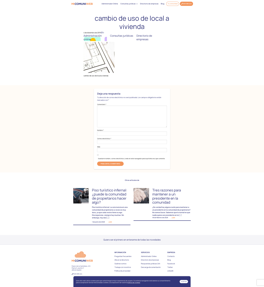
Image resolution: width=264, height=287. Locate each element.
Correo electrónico (104, 139)
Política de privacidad (122, 271)
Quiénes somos (120, 263)
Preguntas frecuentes (122, 256)
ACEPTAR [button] (184, 281)
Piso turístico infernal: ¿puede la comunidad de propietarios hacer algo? (109, 196)
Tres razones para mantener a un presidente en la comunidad (166, 196)
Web (98, 147)
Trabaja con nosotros (122, 267)
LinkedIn (170, 271)
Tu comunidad (173, 3)
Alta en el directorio (121, 260)
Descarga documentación (151, 267)
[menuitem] (109, 4)
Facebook (171, 263)
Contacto (171, 256)
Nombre (100, 130)
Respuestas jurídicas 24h (150, 263)
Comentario (101, 104)
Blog (162, 4)
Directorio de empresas (149, 4)
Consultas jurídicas (128, 4)
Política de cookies (133, 282)
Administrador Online (110, 4)
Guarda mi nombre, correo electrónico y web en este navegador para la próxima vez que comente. (131, 159)
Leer (110, 222)
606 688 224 (187, 3)
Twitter (170, 267)
